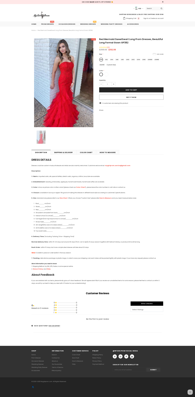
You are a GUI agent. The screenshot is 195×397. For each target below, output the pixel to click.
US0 (101, 60)
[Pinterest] (126, 356)
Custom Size (111, 65)
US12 (133, 60)
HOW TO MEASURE (108, 152)
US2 (106, 60)
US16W (150, 60)
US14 (138, 60)
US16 (143, 60)
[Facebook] (115, 356)
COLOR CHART (86, 152)
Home (33, 30)
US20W (102, 65)
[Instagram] (120, 356)
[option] (63, 82)
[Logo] (43, 15)
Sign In (146, 18)
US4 (111, 60)
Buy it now (131, 97)
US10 (127, 60)
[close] (163, 2)
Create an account (157, 18)
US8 (122, 60)
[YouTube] (132, 356)
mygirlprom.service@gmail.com (117, 165)
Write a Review (147, 303)
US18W (157, 60)
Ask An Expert (54, 326)
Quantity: (102, 80)
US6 (117, 60)
